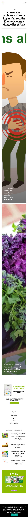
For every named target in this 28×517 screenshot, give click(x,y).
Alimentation (7, 364)
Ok (12, 514)
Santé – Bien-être (8, 188)
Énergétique (14, 418)
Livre (14, 420)
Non (16, 514)
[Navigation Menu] (25, 3)
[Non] (26, 510)
